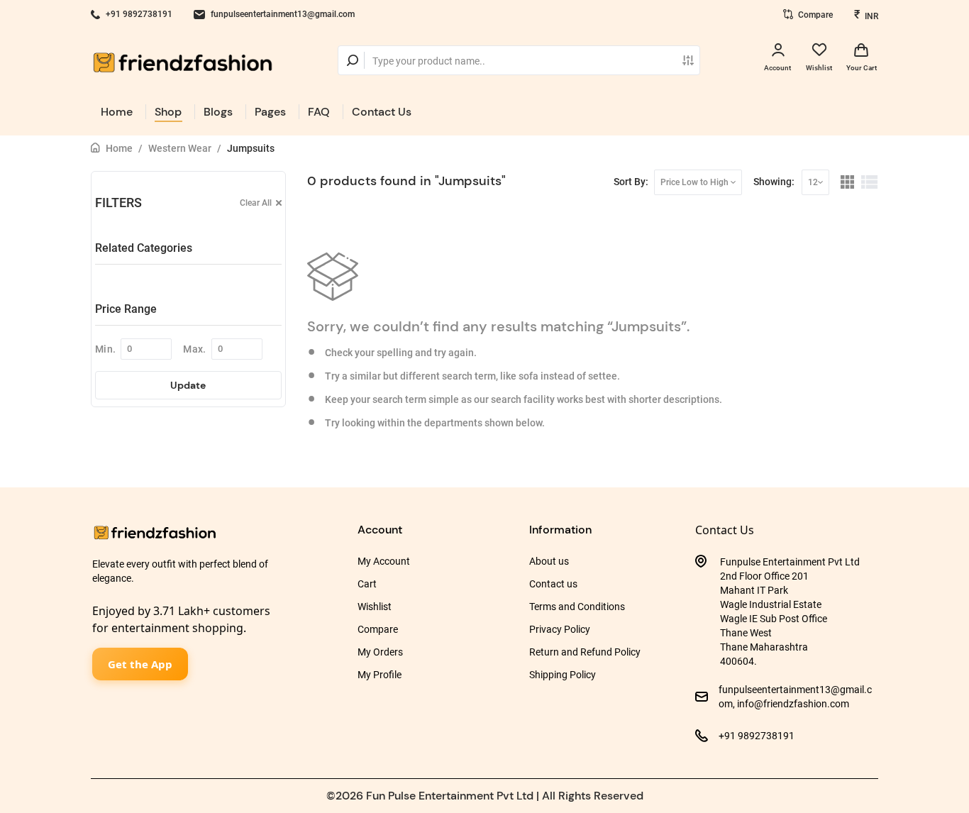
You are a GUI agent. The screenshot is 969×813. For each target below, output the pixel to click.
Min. (105, 349)
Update (188, 385)
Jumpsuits (251, 148)
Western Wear (179, 148)
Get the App (140, 664)
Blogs (218, 111)
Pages (270, 111)
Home (117, 111)
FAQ (319, 111)
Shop (168, 111)
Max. (194, 349)
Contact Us (381, 111)
